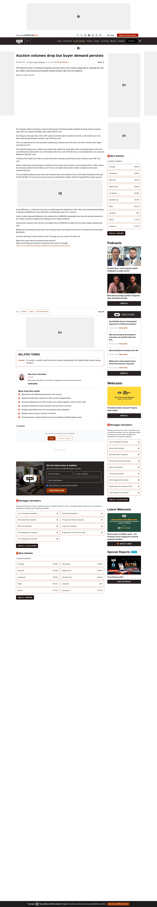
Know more (32, 383)
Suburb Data (67, 41)
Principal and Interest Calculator (73, 520)
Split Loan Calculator (25, 526)
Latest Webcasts (119, 509)
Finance (97, 41)
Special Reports (121, 552)
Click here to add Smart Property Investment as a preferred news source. (43, 246)
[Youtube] (89, 35)
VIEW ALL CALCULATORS (27, 546)
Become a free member (127, 35)
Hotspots (89, 41)
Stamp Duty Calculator (70, 513)
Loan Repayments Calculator (27, 539)
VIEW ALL (124, 303)
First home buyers (42, 311)
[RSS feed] (100, 35)
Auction (23, 311)
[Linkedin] (85, 35)
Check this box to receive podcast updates (63, 485)
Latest (59, 41)
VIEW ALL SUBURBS (25, 597)
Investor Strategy (79, 41)
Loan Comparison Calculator (27, 513)
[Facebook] (77, 35)
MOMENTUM (31, 35)
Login (112, 35)
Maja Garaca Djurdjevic (37, 62)
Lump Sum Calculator (69, 526)
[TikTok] (96, 35)
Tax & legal (105, 41)
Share (100, 62)
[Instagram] (92, 35)
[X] (81, 35)
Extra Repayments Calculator (27, 532)
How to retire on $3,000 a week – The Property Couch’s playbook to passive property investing (122, 536)
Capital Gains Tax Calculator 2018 (73, 532)
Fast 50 (130, 41)
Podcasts (121, 41)
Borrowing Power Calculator (27, 520)
